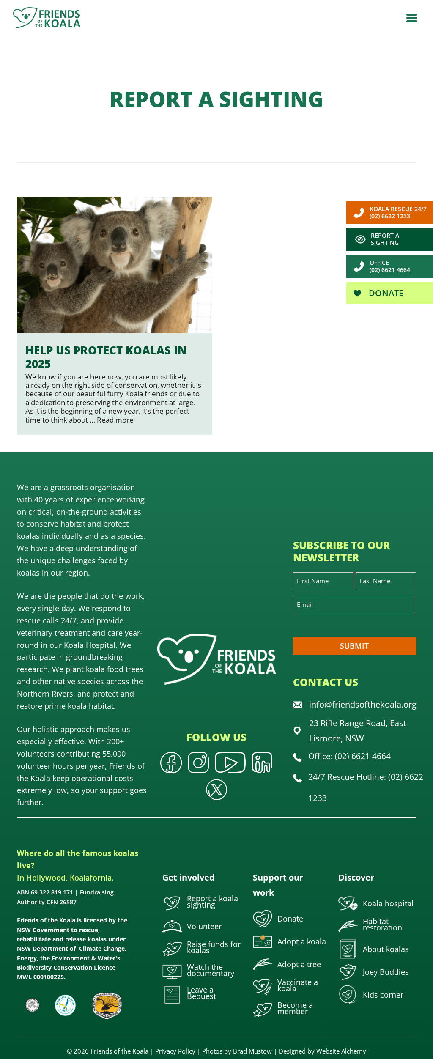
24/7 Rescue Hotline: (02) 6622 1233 (365, 787)
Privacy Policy (175, 1051)
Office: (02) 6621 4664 (349, 756)
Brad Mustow (252, 1051)
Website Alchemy (341, 1051)
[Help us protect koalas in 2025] (114, 316)
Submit (354, 646)
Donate (385, 293)
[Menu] (411, 18)
